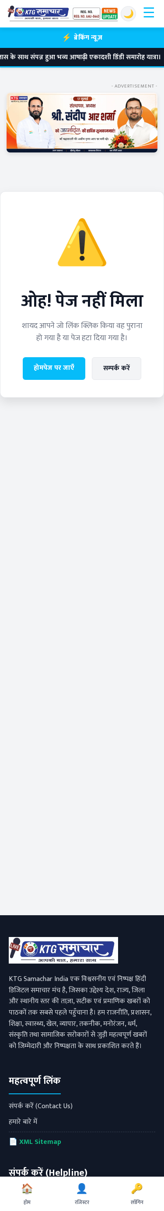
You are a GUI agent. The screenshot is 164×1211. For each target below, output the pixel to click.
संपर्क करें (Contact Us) (41, 1106)
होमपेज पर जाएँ (54, 368)
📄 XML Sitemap (35, 1142)
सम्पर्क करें (116, 368)
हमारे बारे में (23, 1122)
